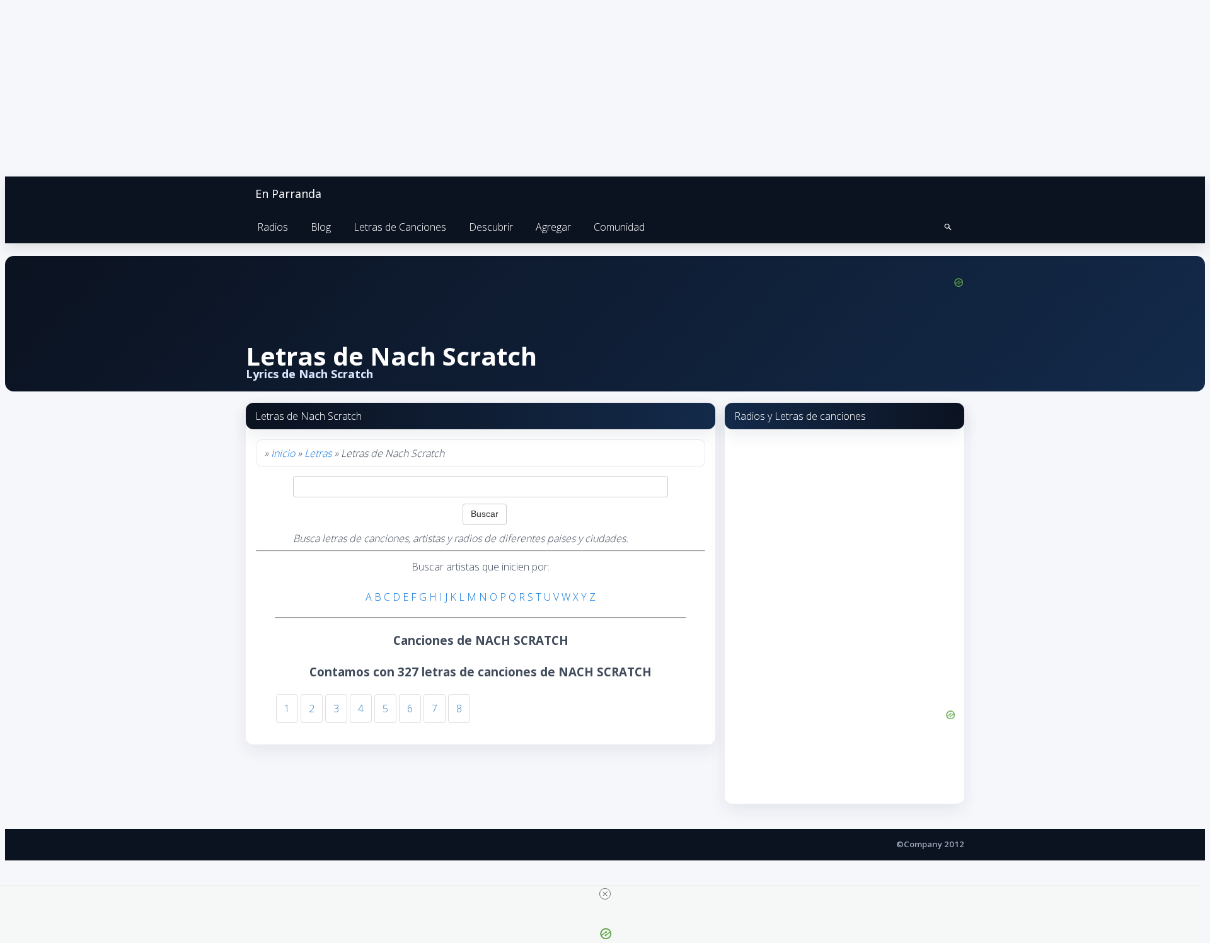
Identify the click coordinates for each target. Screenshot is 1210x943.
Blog (321, 227)
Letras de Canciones (400, 227)
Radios (272, 227)
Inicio (283, 453)
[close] (605, 894)
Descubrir (491, 227)
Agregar (553, 227)
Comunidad (619, 227)
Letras (317, 453)
